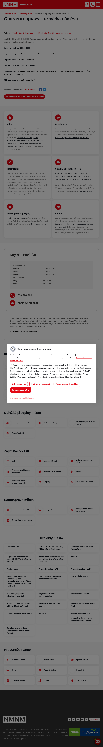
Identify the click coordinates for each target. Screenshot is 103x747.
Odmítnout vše (19, 384)
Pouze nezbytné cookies (67, 384)
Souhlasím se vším (20, 390)
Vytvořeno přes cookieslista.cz (22, 398)
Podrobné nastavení (40, 384)
